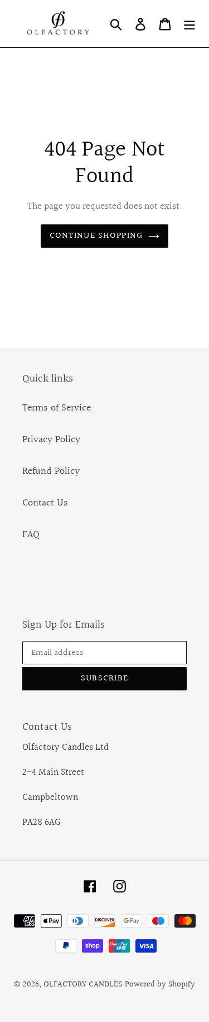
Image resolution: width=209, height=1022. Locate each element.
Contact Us (45, 503)
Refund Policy (51, 471)
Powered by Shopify (160, 984)
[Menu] (189, 24)
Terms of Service (56, 408)
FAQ (31, 535)
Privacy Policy (51, 440)
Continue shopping (96, 236)
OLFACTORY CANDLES (82, 984)
